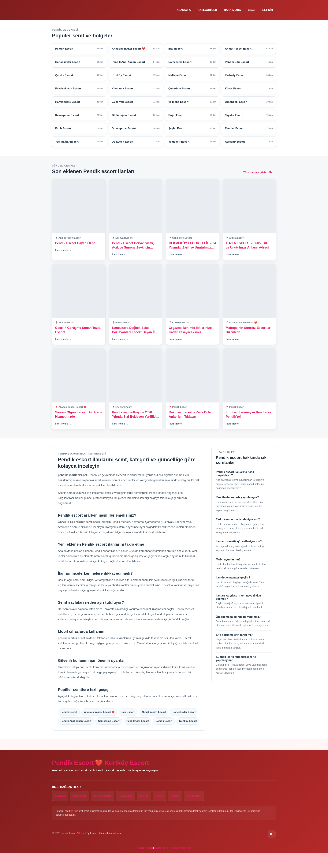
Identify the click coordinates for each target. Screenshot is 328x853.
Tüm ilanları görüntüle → (259, 172)
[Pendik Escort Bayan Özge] (78, 206)
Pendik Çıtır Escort (137, 721)
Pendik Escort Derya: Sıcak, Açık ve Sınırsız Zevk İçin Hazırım (133, 245)
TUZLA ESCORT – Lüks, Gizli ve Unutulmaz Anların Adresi (248, 245)
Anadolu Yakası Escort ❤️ (99, 712)
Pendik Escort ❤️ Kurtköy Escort (100, 762)
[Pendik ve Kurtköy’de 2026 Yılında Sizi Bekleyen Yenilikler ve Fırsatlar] (135, 375)
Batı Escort (127, 712)
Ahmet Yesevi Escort (153, 712)
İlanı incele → (63, 250)
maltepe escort (145, 848)
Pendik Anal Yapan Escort (76, 721)
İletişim (267, 9)
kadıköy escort (161, 848)
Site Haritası (194, 796)
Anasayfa (184, 9)
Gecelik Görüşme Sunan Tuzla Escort (77, 330)
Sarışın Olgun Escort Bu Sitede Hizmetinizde (78, 414)
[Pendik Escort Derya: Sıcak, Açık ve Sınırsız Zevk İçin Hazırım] (135, 206)
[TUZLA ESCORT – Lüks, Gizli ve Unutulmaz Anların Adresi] (249, 206)
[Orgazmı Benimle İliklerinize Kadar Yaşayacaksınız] (192, 291)
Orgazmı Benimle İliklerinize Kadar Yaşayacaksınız (190, 330)
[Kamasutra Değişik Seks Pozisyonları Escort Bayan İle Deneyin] (135, 291)
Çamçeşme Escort (108, 721)
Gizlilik (144, 796)
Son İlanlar (79, 796)
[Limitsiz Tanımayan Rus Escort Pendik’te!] (249, 375)
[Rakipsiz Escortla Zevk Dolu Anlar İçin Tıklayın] (192, 375)
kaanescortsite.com (181, 848)
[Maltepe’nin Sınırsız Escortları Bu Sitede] (249, 291)
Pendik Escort (69, 712)
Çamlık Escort (164, 721)
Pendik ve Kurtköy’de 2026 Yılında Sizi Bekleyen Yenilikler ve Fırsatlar (135, 414)
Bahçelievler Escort (184, 712)
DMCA (159, 796)
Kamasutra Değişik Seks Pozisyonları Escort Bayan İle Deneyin (134, 330)
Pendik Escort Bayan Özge (75, 243)
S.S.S (251, 9)
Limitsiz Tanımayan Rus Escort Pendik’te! (249, 414)
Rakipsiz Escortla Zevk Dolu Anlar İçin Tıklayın (190, 414)
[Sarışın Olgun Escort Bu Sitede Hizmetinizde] (78, 375)
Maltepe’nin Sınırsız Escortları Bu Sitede (248, 330)
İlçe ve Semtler (102, 796)
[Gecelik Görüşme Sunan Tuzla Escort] (78, 291)
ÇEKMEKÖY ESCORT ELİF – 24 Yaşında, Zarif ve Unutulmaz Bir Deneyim (192, 245)
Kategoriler (207, 9)
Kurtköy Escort (188, 721)
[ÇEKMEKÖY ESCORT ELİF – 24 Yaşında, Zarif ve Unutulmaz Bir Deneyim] (192, 206)
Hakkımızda (232, 9)
